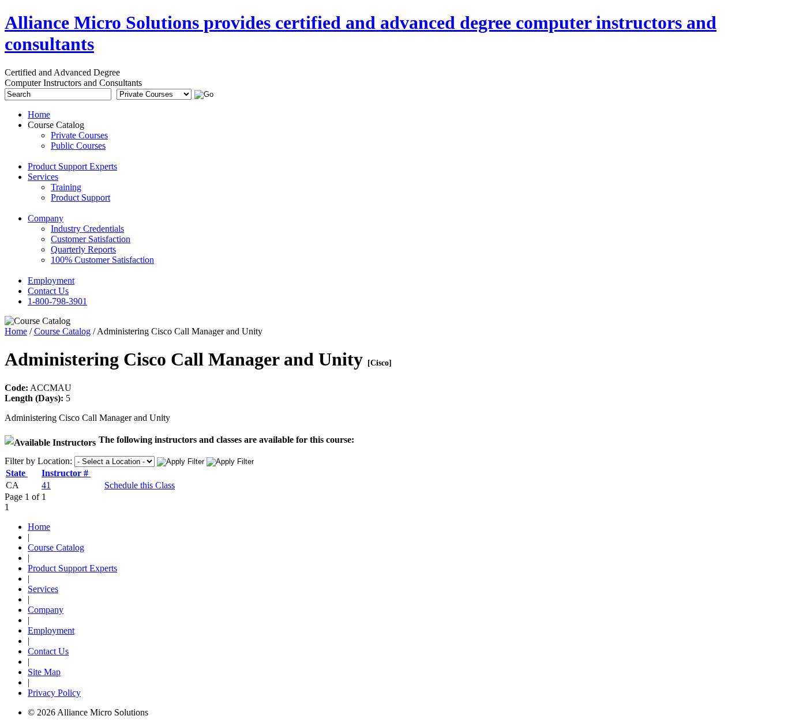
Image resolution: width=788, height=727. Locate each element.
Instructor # (66, 473)
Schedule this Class (139, 485)
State (17, 473)
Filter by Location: (38, 461)
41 (46, 485)
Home (16, 331)
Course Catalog (62, 331)
